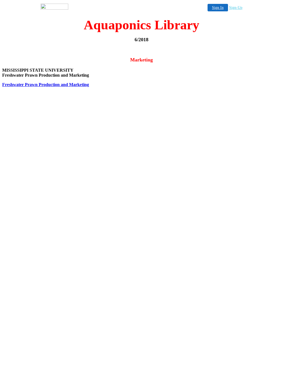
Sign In (218, 8)
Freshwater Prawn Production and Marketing (45, 84)
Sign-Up (235, 8)
